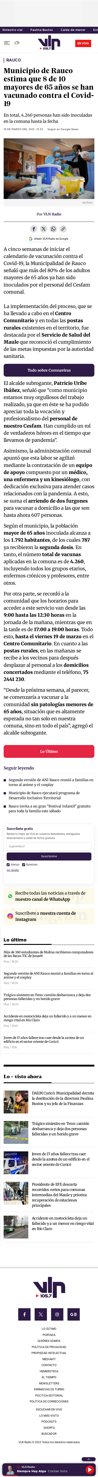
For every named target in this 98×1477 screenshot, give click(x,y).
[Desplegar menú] (7, 43)
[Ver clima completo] (18, 43)
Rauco (13, 60)
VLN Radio (52, 214)
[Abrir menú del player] (89, 1459)
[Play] (90, 1470)
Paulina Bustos (41, 30)
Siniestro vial (12, 30)
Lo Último (49, 751)
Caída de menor (73, 30)
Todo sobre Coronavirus (49, 370)
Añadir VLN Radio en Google (51, 238)
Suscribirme (49, 856)
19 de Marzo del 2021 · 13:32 (23, 129)
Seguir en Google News (62, 129)
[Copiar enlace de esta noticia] (63, 229)
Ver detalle (13, 870)
